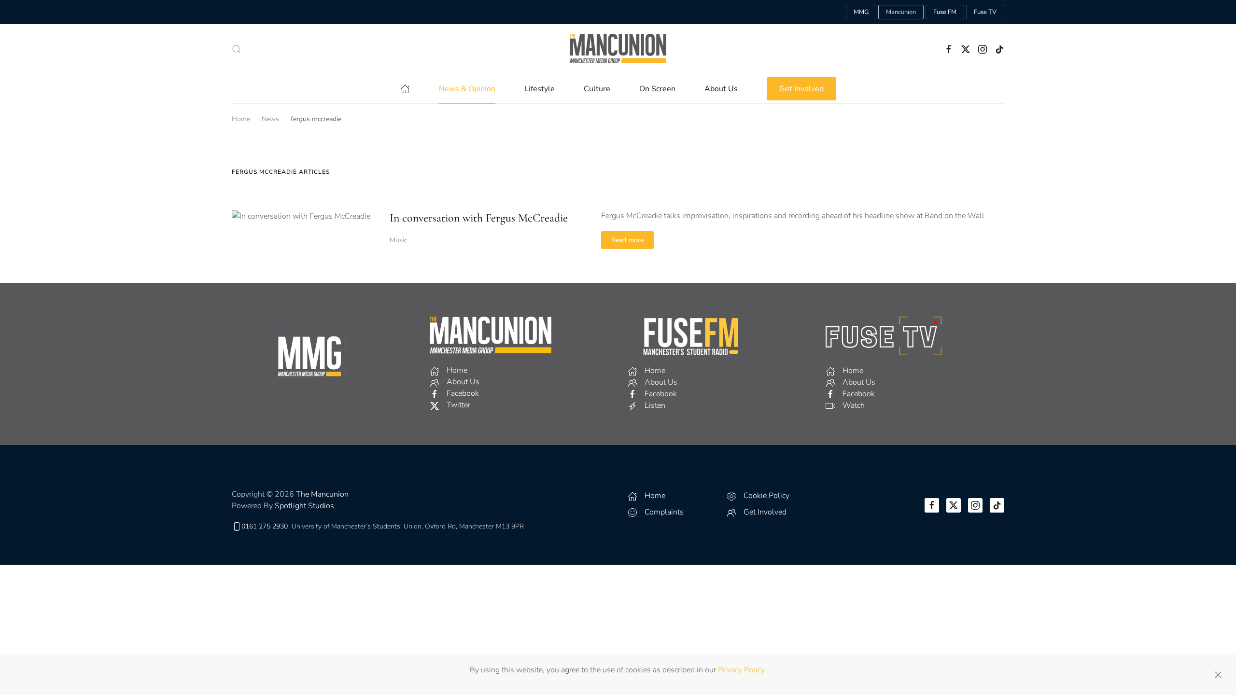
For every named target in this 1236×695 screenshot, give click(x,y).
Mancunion (901, 12)
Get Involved (801, 88)
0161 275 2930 (264, 526)
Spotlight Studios (304, 505)
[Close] (1218, 674)
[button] (236, 49)
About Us (721, 88)
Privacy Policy (741, 670)
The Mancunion (322, 494)
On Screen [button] (657, 88)
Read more (627, 240)
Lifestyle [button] (539, 88)
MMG (861, 12)
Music (398, 240)
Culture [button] (597, 88)
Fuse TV (985, 12)
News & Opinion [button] (467, 88)
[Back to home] (618, 49)
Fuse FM (944, 12)
